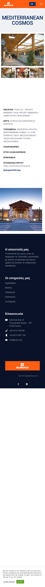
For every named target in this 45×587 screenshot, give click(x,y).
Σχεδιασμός (10, 283)
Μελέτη (8, 287)
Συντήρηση (10, 301)
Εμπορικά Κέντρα (12, 170)
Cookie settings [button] (9, 582)
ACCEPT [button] (20, 582)
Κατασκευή (10, 297)
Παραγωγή (10, 292)
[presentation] (37, 209)
